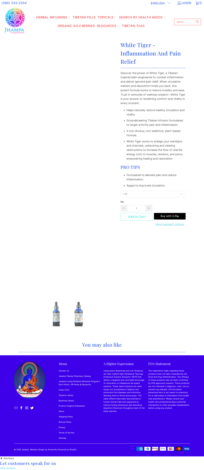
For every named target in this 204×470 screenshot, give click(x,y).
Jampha (25, 449)
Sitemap (62, 438)
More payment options (169, 224)
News (61, 411)
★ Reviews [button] (7, 458)
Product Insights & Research (72, 406)
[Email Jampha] (16, 408)
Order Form (64, 390)
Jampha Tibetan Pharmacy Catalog (75, 376)
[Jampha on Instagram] (26, 408)
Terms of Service (66, 432)
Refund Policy (65, 422)
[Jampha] (14, 21)
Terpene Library (66, 395)
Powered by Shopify (67, 449)
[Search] (197, 22)
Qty (122, 202)
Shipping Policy (66, 416)
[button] (53, 17)
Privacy (62, 427)
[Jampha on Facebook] (21, 408)
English (158, 3)
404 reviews (8, 468)
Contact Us (64, 371)
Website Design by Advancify (43, 449)
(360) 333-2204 (14, 3)
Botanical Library (66, 400)
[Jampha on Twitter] (32, 408)
